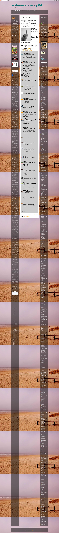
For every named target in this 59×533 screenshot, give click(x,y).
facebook (12, 148)
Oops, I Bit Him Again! (43, 382)
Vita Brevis (42, 391)
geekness (16, 158)
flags (12, 153)
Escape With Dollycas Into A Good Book (44, 80)
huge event (16, 174)
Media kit (13, 200)
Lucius (17, 194)
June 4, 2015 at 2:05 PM (26, 192)
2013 (13, 340)
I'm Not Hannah (43, 199)
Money (16, 205)
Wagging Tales (43, 461)
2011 (13, 342)
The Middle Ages (43, 511)
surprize (12, 265)
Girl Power (13, 160)
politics (15, 226)
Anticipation (16, 88)
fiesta (12, 152)
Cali (14, 117)
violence (12, 279)
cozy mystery (13, 129)
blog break (15, 99)
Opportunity (13, 218)
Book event (13, 105)
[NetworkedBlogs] (15, 292)
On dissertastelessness (43, 342)
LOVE (15, 194)
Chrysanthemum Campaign (15, 123)
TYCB (14, 276)
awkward (16, 94)
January (12, 186)
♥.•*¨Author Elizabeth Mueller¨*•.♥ (44, 118)
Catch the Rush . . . (43, 516)
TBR (14, 269)
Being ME (15, 97)
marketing (16, 198)
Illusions (16, 178)
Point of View (13, 226)
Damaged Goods (43, 367)
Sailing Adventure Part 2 (44, 181)
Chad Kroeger (13, 119)
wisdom (17, 284)
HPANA (13, 174)
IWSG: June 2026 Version (44, 132)
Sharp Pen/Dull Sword (44, 281)
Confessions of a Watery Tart (26, 5)
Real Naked (16, 238)
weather (15, 281)
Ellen (17, 143)
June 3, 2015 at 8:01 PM (26, 144)
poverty (12, 228)
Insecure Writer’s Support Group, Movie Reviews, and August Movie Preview (44, 99)
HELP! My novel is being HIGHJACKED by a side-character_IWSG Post (44, 157)
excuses (17, 147)
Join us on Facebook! (43, 224)
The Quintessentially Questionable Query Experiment (43, 328)
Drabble (17, 140)
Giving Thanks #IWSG (43, 401)
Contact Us (42, 509)
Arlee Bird (24, 118)
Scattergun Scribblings (44, 101)
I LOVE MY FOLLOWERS (14, 177)
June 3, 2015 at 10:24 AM (26, 71)
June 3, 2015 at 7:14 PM (26, 133)
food (17, 154)
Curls (13, 132)
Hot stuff (17, 173)
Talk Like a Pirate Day (14, 267)
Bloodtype (16, 103)
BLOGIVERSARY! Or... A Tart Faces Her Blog (15, 324)
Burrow (17, 115)
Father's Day (14, 150)
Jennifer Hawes (25, 98)
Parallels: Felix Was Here (14, 220)
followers (12, 154)
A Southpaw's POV (43, 191)
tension (15, 270)
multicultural (16, 207)
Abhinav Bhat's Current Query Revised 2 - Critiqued (43, 330)
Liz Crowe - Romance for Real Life (44, 423)
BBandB (13, 96)
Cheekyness (42, 297)
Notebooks (42, 519)
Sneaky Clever (15, 252)
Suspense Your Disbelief (43, 350)
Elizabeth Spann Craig (26, 73)
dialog (17, 136)
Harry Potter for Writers (44, 244)
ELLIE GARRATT (43, 283)
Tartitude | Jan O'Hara (44, 274)
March (14, 336)
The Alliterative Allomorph (43, 467)
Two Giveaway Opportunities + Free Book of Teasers (44, 276)
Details (15, 136)
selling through (16, 247)
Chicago (16, 121)
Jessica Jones (15, 186)
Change (16, 119)
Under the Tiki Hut (43, 185)
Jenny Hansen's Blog (44, 316)
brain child (15, 114)
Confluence (13, 126)
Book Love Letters (13, 107)
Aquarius (16, 89)
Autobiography (43, 344)
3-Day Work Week (15, 79)
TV (14, 275)
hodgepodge (15, 171)
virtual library (15, 279)
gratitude (13, 165)
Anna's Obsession (43, 149)
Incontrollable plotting (14, 180)
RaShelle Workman (43, 381)
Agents (13, 83)
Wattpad (13, 281)
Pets (16, 223)
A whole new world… (43, 288)
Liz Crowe (16, 193)
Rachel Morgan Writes (44, 464)
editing (15, 142)
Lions (14, 192)
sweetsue (42, 494)
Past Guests (42, 56)
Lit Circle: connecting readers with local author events (44, 71)
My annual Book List (43, 197)
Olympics (14, 217)
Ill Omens (13, 178)
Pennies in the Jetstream (43, 491)
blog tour (13, 101)
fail (14, 148)
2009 (13, 344)
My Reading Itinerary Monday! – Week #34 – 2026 (43, 82)
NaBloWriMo (16, 208)
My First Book (43, 260)
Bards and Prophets (43, 440)
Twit (17, 275)
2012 (13, 341)
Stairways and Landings (43, 487)
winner (15, 284)
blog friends (16, 100)
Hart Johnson (14, 19)
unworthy (17, 277)
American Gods (14, 86)
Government (13, 164)
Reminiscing (16, 240)
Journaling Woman (43, 138)
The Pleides (15, 272)
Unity (15, 277)
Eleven (12, 143)
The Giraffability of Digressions (43, 341)
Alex (17, 83)
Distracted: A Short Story (16, 12)
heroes (17, 170)
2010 (13, 343)
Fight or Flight (14, 152)
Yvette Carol (24, 111)
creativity (12, 131)
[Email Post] (30, 49)
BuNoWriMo (13, 115)
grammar (16, 164)
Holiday (12, 172)
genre (15, 159)
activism (15, 81)
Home (29, 214)
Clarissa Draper (43, 472)
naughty (16, 213)
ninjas (15, 215)
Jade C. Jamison (43, 103)
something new (16, 254)
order (16, 218)
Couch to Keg (13, 128)
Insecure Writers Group (27, 50)
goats (16, 162)
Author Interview (13, 92)
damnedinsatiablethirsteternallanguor (44, 319)
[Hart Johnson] (12, 75)
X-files (14, 288)
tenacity (12, 270)
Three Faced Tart (18, 10)
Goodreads (16, 163)
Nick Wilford (24, 176)
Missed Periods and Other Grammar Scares (44, 452)
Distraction (16, 138)
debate (12, 134)
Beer (15, 96)
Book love (16, 106)
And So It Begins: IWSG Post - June (15, 332)
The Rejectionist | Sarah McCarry (43, 347)
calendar (12, 117)
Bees (17, 96)
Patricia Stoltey (43, 431)
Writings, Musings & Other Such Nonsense (44, 202)
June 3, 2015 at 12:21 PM (26, 89)
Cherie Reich (13, 121)
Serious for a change (14, 249)
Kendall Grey (17, 188)
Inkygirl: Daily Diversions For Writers (44, 220)
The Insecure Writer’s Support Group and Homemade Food (43, 92)
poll (17, 226)
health (12, 170)
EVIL (16, 146)
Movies (16, 206)
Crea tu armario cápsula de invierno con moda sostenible (44, 359)
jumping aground (43, 361)
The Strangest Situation (43, 384)
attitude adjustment (14, 90)
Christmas (13, 122)
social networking (14, 253)
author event (16, 91)
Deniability (13, 136)
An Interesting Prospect (14, 329)
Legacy (12, 190)
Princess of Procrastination (43, 484)
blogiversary (13, 103)
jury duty (12, 187)
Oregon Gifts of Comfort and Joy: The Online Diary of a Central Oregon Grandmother (44, 435)
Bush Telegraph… (43, 497)
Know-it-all (13, 189)
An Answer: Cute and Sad (44, 476)
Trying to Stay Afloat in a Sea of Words (44, 241)
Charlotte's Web (43, 379)
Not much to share (43, 447)
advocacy (16, 82)
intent (12, 184)
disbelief (13, 138)
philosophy (13, 224)
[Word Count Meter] (43, 19)
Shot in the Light (16, 251)
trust (12, 275)
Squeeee (13, 257)
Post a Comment (24, 211)
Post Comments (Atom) (26, 216)
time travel (16, 274)
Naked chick (14, 209)
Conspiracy (16, 126)
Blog (12, 10)
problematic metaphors (14, 229)
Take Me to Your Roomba (44, 373)
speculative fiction (14, 255)
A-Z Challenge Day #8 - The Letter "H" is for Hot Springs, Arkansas (44, 438)
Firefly (17, 152)
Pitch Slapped (43, 290)
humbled (12, 175)
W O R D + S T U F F (43, 499)
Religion (12, 240)
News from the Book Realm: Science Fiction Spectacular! (43, 285)
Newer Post (22, 214)
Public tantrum (15, 231)
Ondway (16, 217)
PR (14, 228)
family (13, 149)
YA (15, 288)
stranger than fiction (14, 260)
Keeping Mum (13, 188)
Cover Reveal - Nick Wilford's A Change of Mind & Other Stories (43, 444)
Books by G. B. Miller (44, 193)
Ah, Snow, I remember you (44, 492)
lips (16, 192)
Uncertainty (17, 276)
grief (14, 165)
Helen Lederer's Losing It (44, 456)
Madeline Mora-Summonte (26, 53)
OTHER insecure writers (29, 48)
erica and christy (43, 308)
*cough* (12, 78)
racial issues (16, 236)
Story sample (13, 259)
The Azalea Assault (15, 271)
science (16, 245)
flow (14, 153)
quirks (13, 236)
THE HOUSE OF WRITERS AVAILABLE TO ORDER (44, 377)
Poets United (42, 253)
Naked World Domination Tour (15, 211)
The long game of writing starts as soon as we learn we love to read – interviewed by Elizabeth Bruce (44, 67)
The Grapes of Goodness (43, 366)
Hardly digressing (13, 168)
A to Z (16, 80)
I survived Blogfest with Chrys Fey (44, 37)
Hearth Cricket (43, 272)
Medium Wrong (16, 200)
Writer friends (15, 286)
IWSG (12, 185)
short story (15, 250)
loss (13, 194)
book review (16, 109)
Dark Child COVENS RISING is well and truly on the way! (44, 489)
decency (14, 134)
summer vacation (15, 264)
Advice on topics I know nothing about (15, 82)
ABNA (12, 81)
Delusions (16, 135)
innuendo (16, 182)
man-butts (13, 197)
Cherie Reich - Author (44, 255)
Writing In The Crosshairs (43, 155)
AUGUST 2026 (43, 107)
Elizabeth (15, 143)
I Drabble (42, 109)
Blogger (32, 530)
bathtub (17, 95)
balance (23, 50)
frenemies (17, 155)
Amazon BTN (16, 85)
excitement (15, 147)
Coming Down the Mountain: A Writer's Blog (43, 125)
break (16, 114)
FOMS (15, 154)
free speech (14, 155)
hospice (12, 173)
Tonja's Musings (43, 306)
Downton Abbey (13, 140)
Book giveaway (16, 105)
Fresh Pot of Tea (43, 364)
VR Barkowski (25, 127)
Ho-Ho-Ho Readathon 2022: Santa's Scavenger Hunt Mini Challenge (44, 208)
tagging (12, 266)
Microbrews (13, 203)
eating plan (13, 141)
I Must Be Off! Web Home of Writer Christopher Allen (43, 266)
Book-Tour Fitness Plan (15, 112)
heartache (15, 170)
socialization (13, 254)
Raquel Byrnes (43, 237)
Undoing (13, 277)
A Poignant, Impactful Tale (44, 183)
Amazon (13, 85)
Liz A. (24, 156)
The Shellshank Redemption (43, 129)
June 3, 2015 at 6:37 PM (26, 116)
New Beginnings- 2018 (43, 304)
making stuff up (13, 196)
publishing (15, 232)
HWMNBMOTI (13, 176)
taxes (12, 269)
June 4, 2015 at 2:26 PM (26, 199)
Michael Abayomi (15, 202)
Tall (17, 267)
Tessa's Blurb (43, 419)
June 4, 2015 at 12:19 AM (26, 188)
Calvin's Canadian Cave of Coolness (43, 170)
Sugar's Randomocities (44, 446)
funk (14, 157)
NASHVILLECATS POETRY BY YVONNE (44, 412)
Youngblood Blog (43, 159)
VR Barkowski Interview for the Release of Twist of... (15, 327)
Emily (16, 144)
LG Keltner (13, 191)
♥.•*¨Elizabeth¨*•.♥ (25, 173)
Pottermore (15, 227)
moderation (13, 205)
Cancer (16, 117)
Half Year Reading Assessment (15, 322)
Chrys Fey (24, 78)
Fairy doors (16, 148)
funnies (16, 157)
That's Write (42, 394)
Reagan (13, 238)
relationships (16, 239)
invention (17, 184)
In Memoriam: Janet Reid (44, 189)
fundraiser (12, 157)
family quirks (17, 149)
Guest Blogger (14, 166)
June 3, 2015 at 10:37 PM (26, 174)
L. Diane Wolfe (25, 85)
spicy (16, 255)
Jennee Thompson (43, 523)
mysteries (13, 208)
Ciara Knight (42, 180)
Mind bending (16, 203)
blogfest (16, 101)
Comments (14, 71)
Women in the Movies (43, 150)
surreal (14, 265)
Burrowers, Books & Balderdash (43, 506)
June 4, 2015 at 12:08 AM (26, 180)
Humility (15, 175)
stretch (14, 261)
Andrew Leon (24, 190)
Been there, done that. (44, 481)
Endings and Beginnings (14, 145)
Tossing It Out (43, 94)
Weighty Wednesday (14, 282)
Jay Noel (24, 161)
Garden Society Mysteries (26, 10)
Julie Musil (42, 400)
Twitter (12, 276)
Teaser (16, 269)
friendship (13, 156)
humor (17, 175)
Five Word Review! (43, 426)
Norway (17, 215)
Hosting (14, 173)
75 (41, 232)
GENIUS (12, 159)
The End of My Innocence (44, 258)
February (14, 337)
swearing (16, 265)
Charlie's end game (43, 301)
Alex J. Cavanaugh (25, 68)
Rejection (12, 239)
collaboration (16, 124)
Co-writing (12, 124)
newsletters (13, 215)
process (17, 229)
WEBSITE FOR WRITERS (44, 462)
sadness (16, 244)
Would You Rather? (43, 229)
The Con (17, 271)
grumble (16, 165)
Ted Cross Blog (43, 234)
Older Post (36, 214)
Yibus (17, 288)
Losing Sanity (43, 428)
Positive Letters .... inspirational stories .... (44, 114)
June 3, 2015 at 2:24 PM (26, 102)
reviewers (14, 242)
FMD (16, 153)
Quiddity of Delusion (44, 375)
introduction (14, 184)
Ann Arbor (14, 87)
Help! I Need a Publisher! (43, 314)
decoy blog (17, 134)
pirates (16, 224)
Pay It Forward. (14, 222)
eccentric (16, 141)
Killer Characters (43, 226)
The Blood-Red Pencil (44, 164)
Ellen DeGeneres (14, 144)
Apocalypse (13, 89)
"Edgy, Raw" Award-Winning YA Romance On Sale (44, 396)
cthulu (12, 132)
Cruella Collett (25, 61)
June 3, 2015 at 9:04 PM (26, 165)
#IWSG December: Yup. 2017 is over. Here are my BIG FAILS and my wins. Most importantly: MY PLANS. (44, 310)
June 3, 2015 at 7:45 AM (26, 66)
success (12, 262)
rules (12, 244)
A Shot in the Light (35, 10)
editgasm (12, 142)
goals (14, 162)
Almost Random (15, 84)
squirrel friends (16, 257)
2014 (13, 339)
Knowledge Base (15, 189)
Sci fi (14, 245)
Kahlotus (16, 187)
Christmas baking (43, 362)
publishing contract (14, 233)
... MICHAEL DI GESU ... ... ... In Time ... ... (44, 135)
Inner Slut (13, 182)
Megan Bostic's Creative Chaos (43, 268)
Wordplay (15, 285)
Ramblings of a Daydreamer (43, 206)
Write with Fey (43, 167)
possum (12, 227)
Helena (24, 182)
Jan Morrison (43, 121)
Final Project (42, 514)
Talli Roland (42, 405)
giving (15, 160)
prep (16, 228)
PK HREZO (42, 369)
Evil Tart (12, 147)
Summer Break (43, 130)
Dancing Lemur (15, 133)
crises (15, 131)
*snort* (15, 78)
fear (16, 150)
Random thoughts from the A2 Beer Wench (44, 354)
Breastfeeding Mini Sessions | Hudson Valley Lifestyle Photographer (44, 503)
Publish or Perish (43, 475)
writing (31, 50)
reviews (16, 242)
